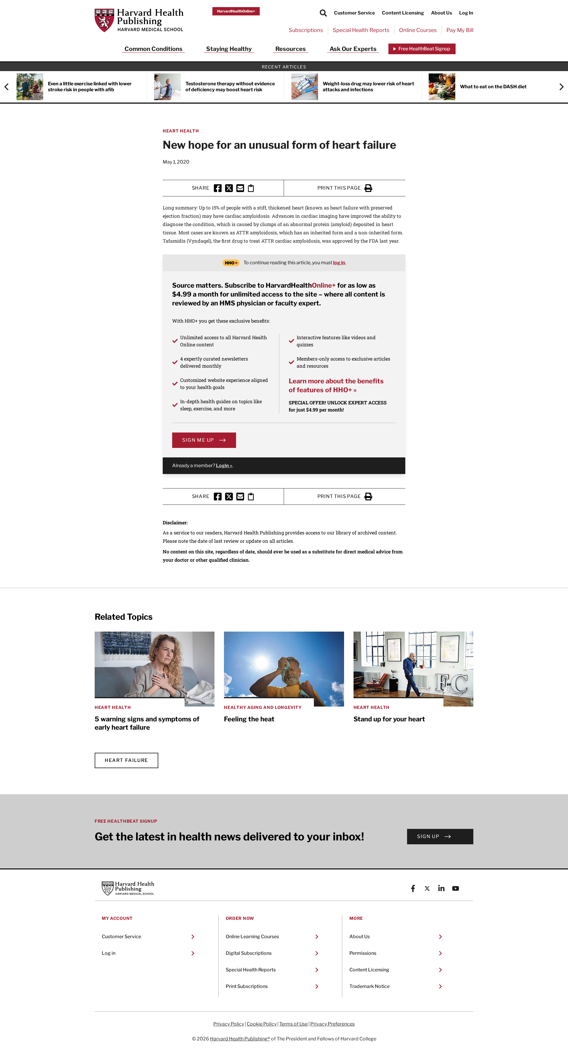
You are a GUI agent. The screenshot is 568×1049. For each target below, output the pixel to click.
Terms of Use (293, 1024)
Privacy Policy (228, 1024)
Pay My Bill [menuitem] (459, 30)
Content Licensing (403, 13)
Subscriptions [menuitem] (306, 30)
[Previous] (9, 87)
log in (339, 262)
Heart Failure (126, 760)
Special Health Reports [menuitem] (361, 30)
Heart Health (181, 130)
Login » (224, 465)
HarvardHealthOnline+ (236, 11)
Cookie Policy (262, 1024)
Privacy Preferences (332, 1024)
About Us (441, 13)
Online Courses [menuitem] (418, 30)
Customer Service (354, 13)
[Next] (558, 87)
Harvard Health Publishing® (240, 1039)
